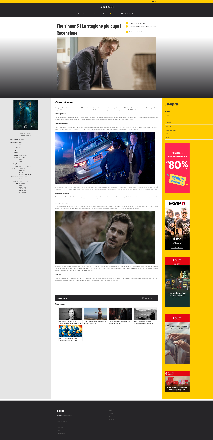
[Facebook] (139, 298)
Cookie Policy (68, 421)
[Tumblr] (151, 298)
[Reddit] (145, 298)
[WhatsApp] (148, 298)
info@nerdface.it (67, 415)
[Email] (154, 298)
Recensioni (138, 26)
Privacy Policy (60, 421)
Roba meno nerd (147, 26)
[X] (142, 298)
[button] (132, 14)
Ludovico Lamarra (141, 32)
